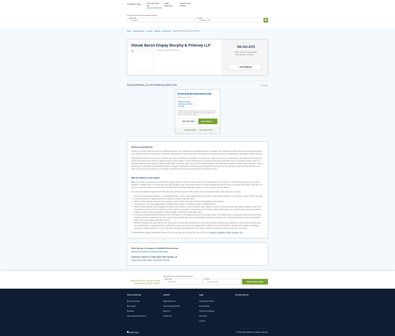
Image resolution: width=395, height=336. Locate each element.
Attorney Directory (138, 31)
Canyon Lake (136, 260)
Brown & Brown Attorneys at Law (194, 93)
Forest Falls (157, 260)
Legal (201, 295)
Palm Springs (167, 31)
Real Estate (163, 251)
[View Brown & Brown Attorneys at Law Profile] (186, 104)
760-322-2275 (246, 47)
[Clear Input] (192, 20)
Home (129, 31)
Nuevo (144, 260)
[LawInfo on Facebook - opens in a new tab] (237, 299)
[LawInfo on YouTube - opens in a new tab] (256, 299)
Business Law (136, 251)
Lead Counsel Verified (185, 4)
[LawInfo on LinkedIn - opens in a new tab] (265, 299)
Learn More (206, 121)
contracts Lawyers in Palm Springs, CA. (226, 232)
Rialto (150, 260)
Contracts (150, 31)
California (157, 31)
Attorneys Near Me (154, 4)
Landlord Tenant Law (150, 251)
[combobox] (160, 20)
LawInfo (166, 295)
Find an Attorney (134, 295)
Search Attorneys (255, 281)
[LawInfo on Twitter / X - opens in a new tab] (247, 299)
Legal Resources (168, 4)
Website (245, 67)
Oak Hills (166, 260)
